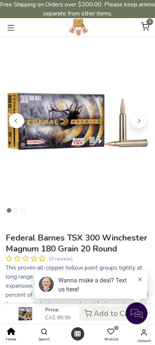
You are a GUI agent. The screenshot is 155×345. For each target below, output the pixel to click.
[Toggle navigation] (11, 27)
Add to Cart (113, 313)
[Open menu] (77, 334)
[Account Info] (143, 332)
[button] (16, 120)
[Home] (11, 332)
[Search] (44, 332)
